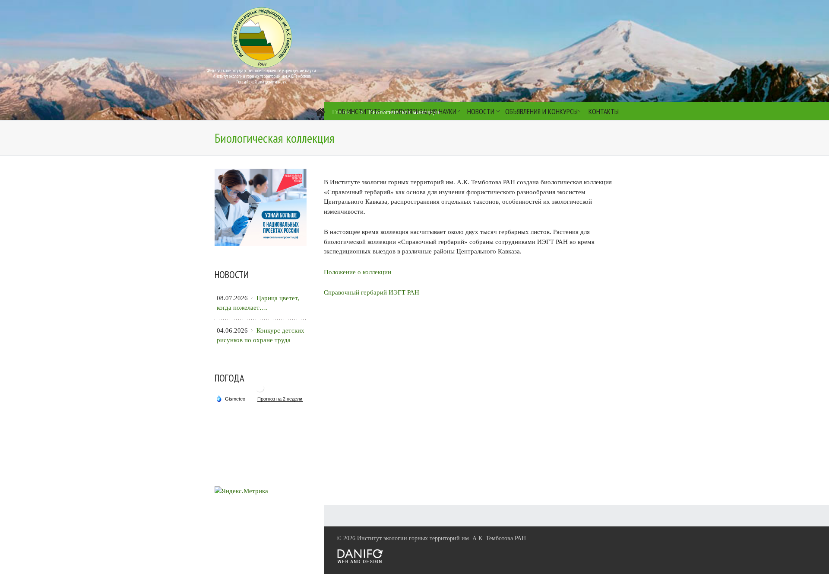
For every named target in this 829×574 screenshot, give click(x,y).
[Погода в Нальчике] (260, 391)
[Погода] (230, 398)
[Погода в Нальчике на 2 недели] (280, 399)
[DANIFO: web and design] (360, 561)
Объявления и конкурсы (541, 111)
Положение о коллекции (357, 272)
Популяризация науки (423, 111)
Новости (480, 111)
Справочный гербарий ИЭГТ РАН (371, 292)
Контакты (604, 111)
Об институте (359, 111)
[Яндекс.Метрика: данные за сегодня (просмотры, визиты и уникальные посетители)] (241, 491)
